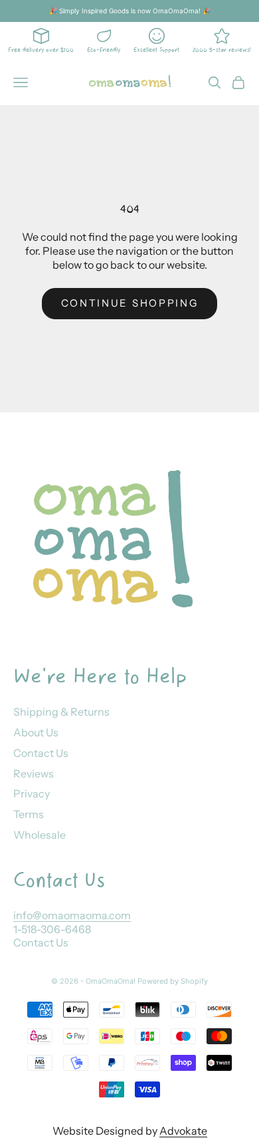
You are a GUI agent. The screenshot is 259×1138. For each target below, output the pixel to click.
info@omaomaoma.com (72, 915)
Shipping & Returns (61, 711)
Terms (28, 814)
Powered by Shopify (172, 981)
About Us (35, 732)
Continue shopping (130, 303)
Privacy (31, 793)
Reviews (33, 773)
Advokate (183, 1130)
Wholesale (39, 834)
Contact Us (40, 753)
